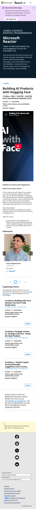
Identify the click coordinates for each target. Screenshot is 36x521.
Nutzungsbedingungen (12, 493)
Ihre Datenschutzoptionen (16, 498)
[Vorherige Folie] (4, 253)
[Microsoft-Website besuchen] (7, 2)
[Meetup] (17, 445)
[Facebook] (17, 438)
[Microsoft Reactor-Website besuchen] (20, 2)
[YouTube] (17, 458)
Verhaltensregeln (10, 496)
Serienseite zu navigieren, (15, 401)
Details (27, 324)
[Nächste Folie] (31, 253)
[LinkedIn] (17, 465)
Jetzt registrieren (11, 19)
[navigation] (10, 282)
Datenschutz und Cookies (12, 491)
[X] (17, 452)
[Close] (33, 8)
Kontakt (6, 486)
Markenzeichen (9, 489)
